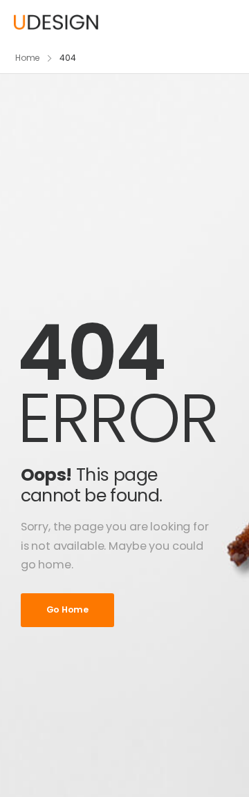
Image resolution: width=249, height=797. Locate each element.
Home (27, 58)
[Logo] (56, 21)
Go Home (67, 609)
